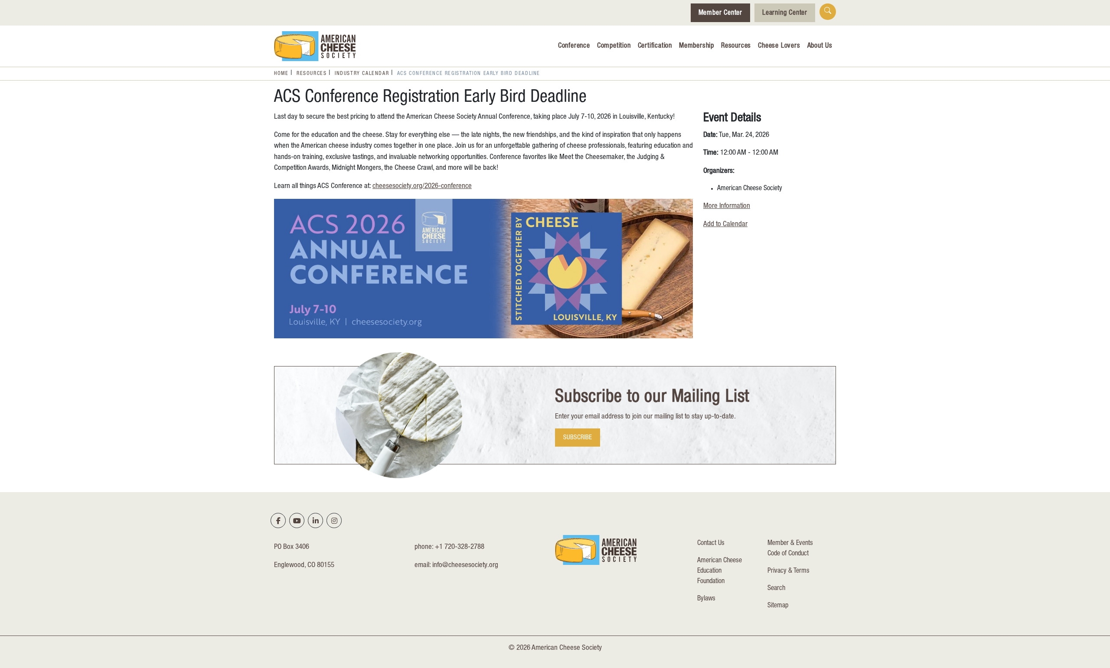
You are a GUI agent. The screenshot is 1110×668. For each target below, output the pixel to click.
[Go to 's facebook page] (278, 521)
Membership (696, 46)
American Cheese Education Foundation (719, 571)
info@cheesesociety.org (465, 565)
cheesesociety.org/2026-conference (422, 186)
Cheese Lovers (779, 46)
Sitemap (777, 606)
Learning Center (784, 13)
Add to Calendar (725, 224)
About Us (819, 46)
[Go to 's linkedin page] (316, 521)
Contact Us (711, 543)
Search (776, 588)
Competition (614, 46)
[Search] (827, 11)
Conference (574, 46)
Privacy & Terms (788, 571)
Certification (655, 46)
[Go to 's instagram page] (334, 521)
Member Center (720, 13)
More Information (726, 206)
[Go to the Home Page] (315, 46)
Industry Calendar (362, 73)
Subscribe (577, 438)
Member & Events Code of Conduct (790, 549)
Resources (736, 46)
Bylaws (706, 599)
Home (281, 73)
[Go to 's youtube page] (297, 521)
